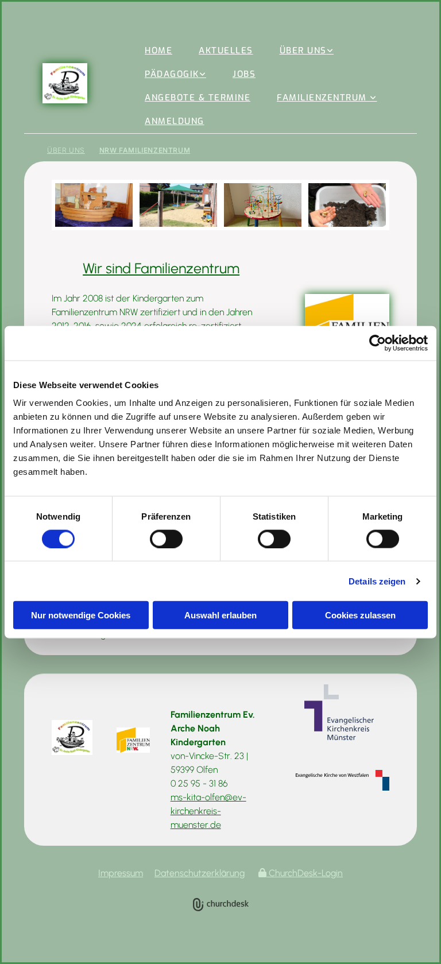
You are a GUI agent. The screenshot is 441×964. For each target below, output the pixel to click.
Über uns (303, 50)
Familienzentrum (323, 97)
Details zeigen (377, 581)
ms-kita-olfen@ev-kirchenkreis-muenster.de (208, 811)
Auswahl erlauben (220, 615)
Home (158, 50)
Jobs (244, 74)
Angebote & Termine (197, 97)
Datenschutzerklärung (199, 873)
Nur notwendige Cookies (80, 615)
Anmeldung (174, 121)
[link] (306, 51)
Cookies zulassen (360, 615)
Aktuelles (226, 50)
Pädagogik (172, 74)
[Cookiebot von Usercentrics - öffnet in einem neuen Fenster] (377, 342)
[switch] (166, 538)
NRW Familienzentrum (144, 150)
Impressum (120, 873)
